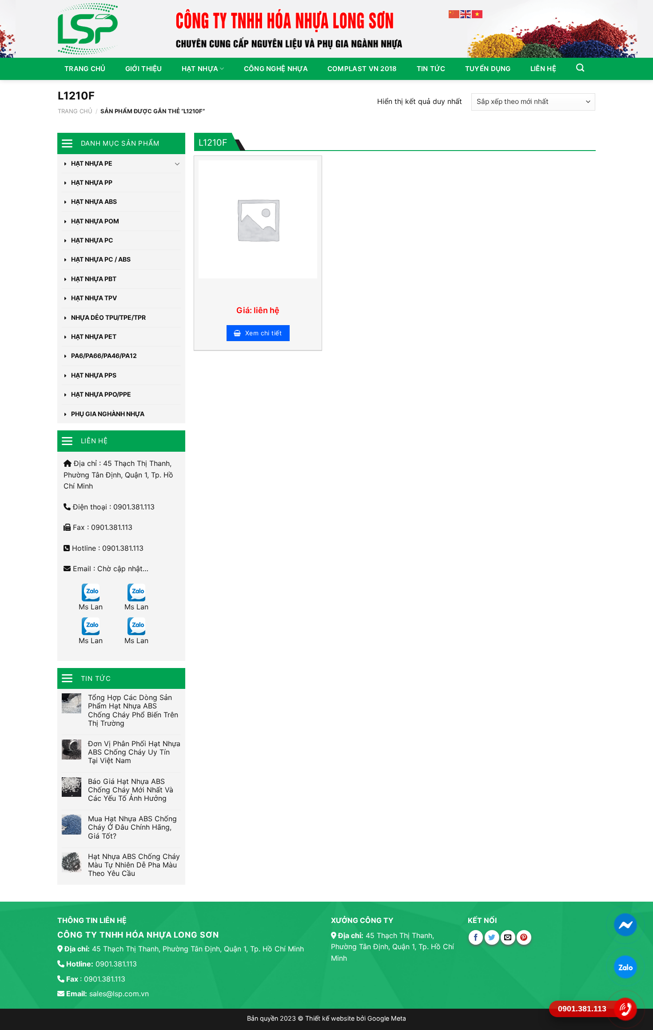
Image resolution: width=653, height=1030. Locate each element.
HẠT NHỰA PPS (93, 375)
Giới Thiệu (143, 68)
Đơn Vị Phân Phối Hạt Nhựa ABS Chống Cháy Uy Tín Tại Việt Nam (134, 752)
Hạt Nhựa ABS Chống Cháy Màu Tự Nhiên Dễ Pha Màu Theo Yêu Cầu (134, 865)
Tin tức (431, 68)
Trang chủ (85, 68)
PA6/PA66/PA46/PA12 (104, 355)
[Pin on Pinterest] (524, 937)
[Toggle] (177, 163)
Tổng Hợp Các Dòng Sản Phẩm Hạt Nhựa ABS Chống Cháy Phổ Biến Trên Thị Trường (133, 710)
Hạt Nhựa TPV (94, 298)
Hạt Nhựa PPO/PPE (101, 394)
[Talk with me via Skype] (91, 592)
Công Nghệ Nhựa (276, 68)
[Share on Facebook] (476, 937)
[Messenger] (625, 924)
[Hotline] (625, 1009)
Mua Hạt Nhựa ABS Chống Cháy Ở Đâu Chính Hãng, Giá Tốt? (132, 827)
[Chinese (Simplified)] (454, 13)
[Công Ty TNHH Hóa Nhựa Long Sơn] (91, 29)
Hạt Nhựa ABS (94, 201)
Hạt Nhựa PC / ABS (101, 259)
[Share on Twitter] (492, 937)
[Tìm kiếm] (580, 68)
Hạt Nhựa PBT (93, 278)
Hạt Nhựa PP (91, 182)
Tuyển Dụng (488, 68)
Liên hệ (543, 68)
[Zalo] (625, 967)
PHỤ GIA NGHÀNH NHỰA (107, 414)
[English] (466, 13)
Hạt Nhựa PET (93, 336)
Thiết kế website (330, 1018)
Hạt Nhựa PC (92, 240)
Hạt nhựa (200, 68)
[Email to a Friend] (508, 937)
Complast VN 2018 (362, 68)
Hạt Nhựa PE (91, 163)
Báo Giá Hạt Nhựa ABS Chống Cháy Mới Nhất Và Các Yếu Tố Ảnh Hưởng (130, 790)
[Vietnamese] (477, 13)
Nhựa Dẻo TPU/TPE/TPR (108, 317)
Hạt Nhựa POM (95, 221)
